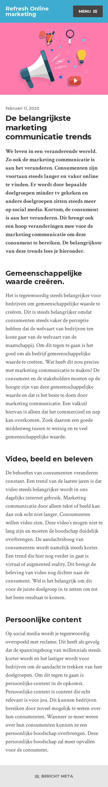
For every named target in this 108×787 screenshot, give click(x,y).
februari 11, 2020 (22, 108)
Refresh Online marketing (27, 11)
